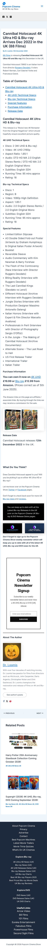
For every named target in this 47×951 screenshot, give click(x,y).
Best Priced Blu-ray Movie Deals (23, 880)
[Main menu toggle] (42, 6)
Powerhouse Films (23, 929)
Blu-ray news (9, 499)
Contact (23, 836)
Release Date (15, 111)
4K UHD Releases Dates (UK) (23, 868)
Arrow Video (23, 911)
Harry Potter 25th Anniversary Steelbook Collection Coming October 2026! (21, 758)
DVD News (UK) (23, 895)
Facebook (21, 490)
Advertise (23, 832)
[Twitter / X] (7, 17)
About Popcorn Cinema (23, 826)
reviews (22, 499)
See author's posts (15, 695)
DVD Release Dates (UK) (23, 898)
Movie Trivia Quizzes (23, 846)
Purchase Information (20, 107)
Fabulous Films (23, 926)
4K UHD (36, 376)
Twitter (11, 490)
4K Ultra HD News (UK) (23, 862)
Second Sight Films (23, 933)
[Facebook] (3, 17)
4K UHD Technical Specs (22, 95)
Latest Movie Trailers (23, 843)
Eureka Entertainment (23, 922)
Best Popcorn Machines (23, 839)
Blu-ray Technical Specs (21, 99)
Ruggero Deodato (22, 67)
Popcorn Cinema (11, 6)
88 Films (6, 55)
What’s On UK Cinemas (23, 850)
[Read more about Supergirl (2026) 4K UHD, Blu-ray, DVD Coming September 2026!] (23, 782)
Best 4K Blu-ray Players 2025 (24, 877)
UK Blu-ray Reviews (23, 883)
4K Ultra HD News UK (13, 766)
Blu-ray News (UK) (23, 865)
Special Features (17, 103)
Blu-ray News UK (12, 804)
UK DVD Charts (23, 901)
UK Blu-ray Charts (23, 874)
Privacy (23, 829)
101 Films (23, 918)
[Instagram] (11, 17)
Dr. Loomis (10, 665)
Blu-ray (19, 381)
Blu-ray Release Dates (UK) (23, 871)
